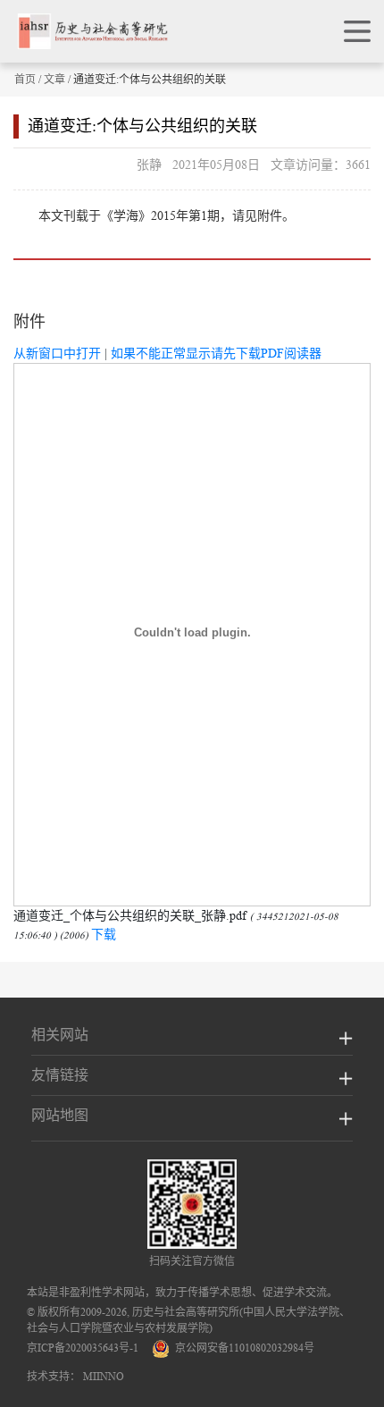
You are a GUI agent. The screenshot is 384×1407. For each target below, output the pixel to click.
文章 (54, 79)
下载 (103, 934)
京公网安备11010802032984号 (242, 1347)
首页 (25, 79)
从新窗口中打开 (57, 353)
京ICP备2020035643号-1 (82, 1347)
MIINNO (103, 1376)
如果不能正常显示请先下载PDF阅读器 (216, 353)
